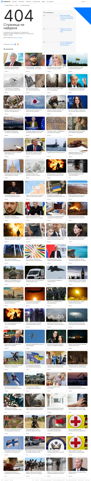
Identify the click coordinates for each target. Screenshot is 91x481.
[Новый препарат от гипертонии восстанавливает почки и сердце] (77, 404)
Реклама (11, 480)
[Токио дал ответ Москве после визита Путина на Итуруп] (35, 105)
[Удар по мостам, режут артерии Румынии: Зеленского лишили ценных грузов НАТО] (14, 233)
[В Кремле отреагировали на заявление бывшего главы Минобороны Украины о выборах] (14, 63)
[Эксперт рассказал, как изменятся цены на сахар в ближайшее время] (35, 169)
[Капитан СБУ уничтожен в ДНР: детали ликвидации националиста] (56, 84)
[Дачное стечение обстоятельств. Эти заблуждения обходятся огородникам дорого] (14, 425)
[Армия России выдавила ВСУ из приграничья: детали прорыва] (14, 276)
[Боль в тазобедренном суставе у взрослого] (35, 233)
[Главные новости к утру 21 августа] (56, 148)
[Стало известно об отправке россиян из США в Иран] (35, 297)
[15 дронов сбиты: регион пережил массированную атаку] (35, 276)
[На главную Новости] (6, 1)
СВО (17, 5)
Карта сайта (87, 480)
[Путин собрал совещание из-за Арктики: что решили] (14, 340)
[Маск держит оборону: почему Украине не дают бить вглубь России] (35, 148)
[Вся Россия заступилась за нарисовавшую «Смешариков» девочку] (35, 255)
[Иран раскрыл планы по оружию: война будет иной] (14, 148)
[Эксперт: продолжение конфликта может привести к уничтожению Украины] (35, 404)
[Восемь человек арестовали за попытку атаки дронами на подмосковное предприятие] (14, 105)
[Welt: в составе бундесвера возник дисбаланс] (56, 297)
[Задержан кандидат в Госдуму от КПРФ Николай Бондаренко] (77, 148)
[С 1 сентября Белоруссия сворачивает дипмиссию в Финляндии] (56, 425)
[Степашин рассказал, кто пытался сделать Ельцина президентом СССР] (56, 233)
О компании (6, 480)
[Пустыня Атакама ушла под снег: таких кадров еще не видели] (77, 191)
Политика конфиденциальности (59, 480)
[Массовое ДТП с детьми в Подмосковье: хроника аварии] (77, 446)
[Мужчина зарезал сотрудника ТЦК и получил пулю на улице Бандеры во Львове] (77, 361)
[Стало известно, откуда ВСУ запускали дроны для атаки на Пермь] (14, 84)
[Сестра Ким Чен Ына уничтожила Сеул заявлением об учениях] (77, 233)
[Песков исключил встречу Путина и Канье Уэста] (77, 468)
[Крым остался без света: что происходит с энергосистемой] (56, 318)
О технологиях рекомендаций (45, 480)
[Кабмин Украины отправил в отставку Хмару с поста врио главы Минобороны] (35, 63)
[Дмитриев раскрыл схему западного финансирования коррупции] (56, 255)
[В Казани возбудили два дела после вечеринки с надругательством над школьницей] (77, 169)
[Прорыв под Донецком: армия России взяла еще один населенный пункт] (77, 297)
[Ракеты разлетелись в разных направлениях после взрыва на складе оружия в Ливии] (77, 212)
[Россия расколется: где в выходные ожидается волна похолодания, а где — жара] (35, 425)
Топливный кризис (25, 5)
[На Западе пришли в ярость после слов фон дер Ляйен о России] (35, 127)
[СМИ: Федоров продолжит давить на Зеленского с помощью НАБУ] (35, 212)
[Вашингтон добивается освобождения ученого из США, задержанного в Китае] (56, 446)
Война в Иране (9, 5)
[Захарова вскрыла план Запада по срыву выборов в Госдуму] (14, 169)
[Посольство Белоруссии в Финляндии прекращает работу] (14, 382)
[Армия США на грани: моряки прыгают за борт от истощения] (35, 468)
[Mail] (2, 1)
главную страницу (18, 37)
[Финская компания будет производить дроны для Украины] (77, 382)
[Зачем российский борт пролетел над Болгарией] (35, 340)
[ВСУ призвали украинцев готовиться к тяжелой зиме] (14, 127)
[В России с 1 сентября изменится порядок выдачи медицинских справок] (56, 361)
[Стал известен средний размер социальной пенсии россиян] (56, 212)
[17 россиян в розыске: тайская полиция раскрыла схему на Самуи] (35, 318)
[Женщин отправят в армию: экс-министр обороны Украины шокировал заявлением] (56, 105)
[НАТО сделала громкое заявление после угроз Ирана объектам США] (14, 255)
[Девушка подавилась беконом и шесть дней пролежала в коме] (56, 404)
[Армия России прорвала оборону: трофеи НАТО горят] (77, 340)
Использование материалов (71, 480)
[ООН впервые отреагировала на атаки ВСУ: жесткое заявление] (77, 84)
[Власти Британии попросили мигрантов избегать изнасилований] (14, 297)
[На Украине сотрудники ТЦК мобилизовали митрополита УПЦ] (56, 191)
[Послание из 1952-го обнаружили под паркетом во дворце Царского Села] (56, 127)
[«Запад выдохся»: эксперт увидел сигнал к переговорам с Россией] (77, 276)
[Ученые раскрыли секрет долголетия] (56, 382)
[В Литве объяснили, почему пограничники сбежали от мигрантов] (77, 63)
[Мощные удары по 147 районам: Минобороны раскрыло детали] (56, 169)
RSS (33, 480)
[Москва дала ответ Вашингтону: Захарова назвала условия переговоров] (56, 63)
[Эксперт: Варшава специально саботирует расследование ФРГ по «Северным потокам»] (77, 318)
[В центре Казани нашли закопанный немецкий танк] (35, 84)
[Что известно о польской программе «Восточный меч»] (35, 382)
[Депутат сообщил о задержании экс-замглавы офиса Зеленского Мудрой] (77, 105)
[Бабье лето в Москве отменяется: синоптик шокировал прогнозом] (56, 468)
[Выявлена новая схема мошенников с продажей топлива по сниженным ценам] (14, 404)
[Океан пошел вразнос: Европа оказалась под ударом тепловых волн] (77, 255)
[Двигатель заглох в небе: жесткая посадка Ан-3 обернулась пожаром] (14, 361)
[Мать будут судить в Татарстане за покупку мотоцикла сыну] (35, 446)
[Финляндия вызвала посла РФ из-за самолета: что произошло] (14, 446)
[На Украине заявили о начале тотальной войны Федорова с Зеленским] (14, 191)
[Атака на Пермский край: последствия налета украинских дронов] (77, 425)
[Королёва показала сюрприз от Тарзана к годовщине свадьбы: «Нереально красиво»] (56, 340)
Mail (2, 480)
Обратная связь (81, 480)
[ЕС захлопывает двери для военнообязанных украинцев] (35, 361)
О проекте (37, 480)
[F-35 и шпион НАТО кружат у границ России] (56, 276)
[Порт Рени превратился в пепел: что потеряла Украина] (14, 318)
